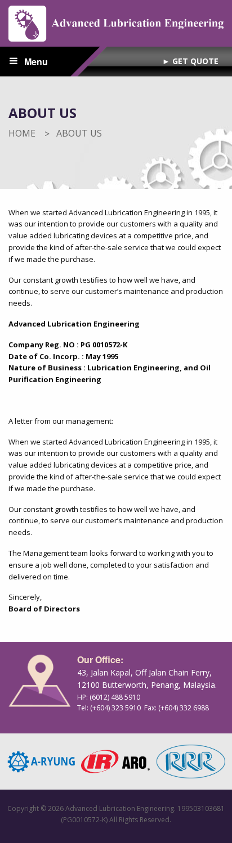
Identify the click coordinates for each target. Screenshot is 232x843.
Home (21, 133)
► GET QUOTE (190, 61)
